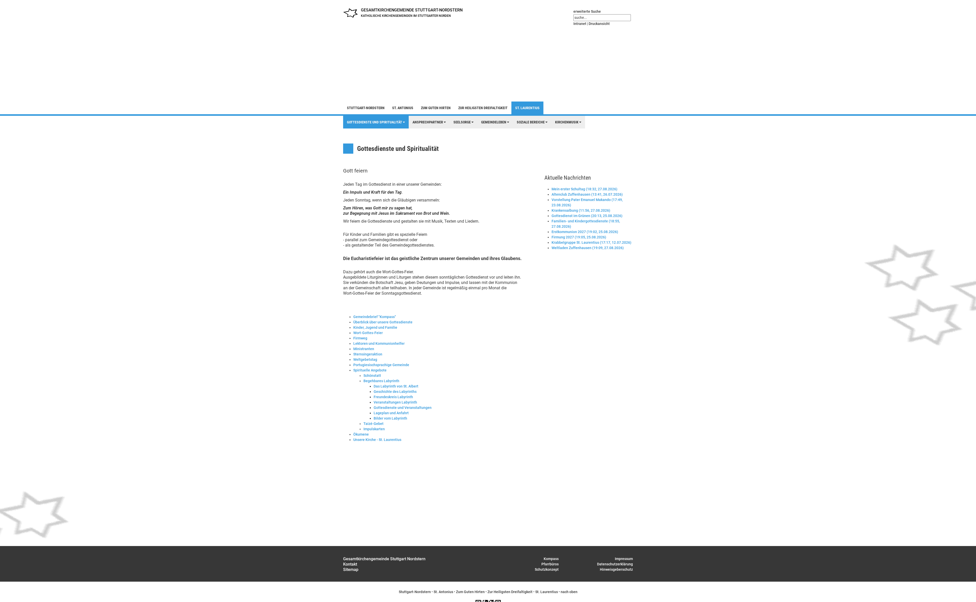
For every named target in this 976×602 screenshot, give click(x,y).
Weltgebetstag (365, 359)
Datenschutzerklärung (615, 564)
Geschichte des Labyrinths (395, 392)
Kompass (551, 559)
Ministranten (363, 349)
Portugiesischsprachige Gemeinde (381, 365)
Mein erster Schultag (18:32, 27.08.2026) (584, 189)
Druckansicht (599, 24)
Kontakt (350, 564)
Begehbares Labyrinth (381, 381)
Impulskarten (374, 429)
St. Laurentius (527, 108)
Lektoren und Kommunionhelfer (379, 343)
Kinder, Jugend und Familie (375, 327)
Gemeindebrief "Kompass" (374, 317)
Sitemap (350, 569)
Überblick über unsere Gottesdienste (383, 322)
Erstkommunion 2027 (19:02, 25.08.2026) (585, 232)
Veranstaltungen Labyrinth (395, 402)
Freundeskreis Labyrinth (393, 397)
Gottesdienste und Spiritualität (375, 122)
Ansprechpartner (428, 122)
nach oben (569, 592)
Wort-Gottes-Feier (368, 333)
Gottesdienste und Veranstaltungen (403, 408)
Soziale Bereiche (531, 122)
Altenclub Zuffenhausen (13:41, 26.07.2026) (587, 194)
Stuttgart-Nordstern (366, 108)
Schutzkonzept (547, 569)
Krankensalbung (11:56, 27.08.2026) (581, 210)
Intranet (579, 24)
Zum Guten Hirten (436, 108)
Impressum (624, 559)
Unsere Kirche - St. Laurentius (377, 440)
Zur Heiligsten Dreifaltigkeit (483, 108)
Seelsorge (462, 122)
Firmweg (360, 338)
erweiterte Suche (587, 11)
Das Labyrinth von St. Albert (396, 386)
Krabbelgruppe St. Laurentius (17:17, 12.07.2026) (591, 242)
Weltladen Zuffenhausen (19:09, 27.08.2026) (588, 248)
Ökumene (361, 434)
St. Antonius (402, 108)
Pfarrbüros (550, 564)
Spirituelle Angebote (370, 370)
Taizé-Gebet (373, 424)
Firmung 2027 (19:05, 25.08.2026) (579, 237)
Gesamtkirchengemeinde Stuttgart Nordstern (384, 558)
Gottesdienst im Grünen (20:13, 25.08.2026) (587, 216)
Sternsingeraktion (367, 354)
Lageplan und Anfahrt (391, 413)
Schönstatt (372, 376)
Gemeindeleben (494, 122)
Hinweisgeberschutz (616, 569)
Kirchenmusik (567, 122)
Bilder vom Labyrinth (390, 418)
